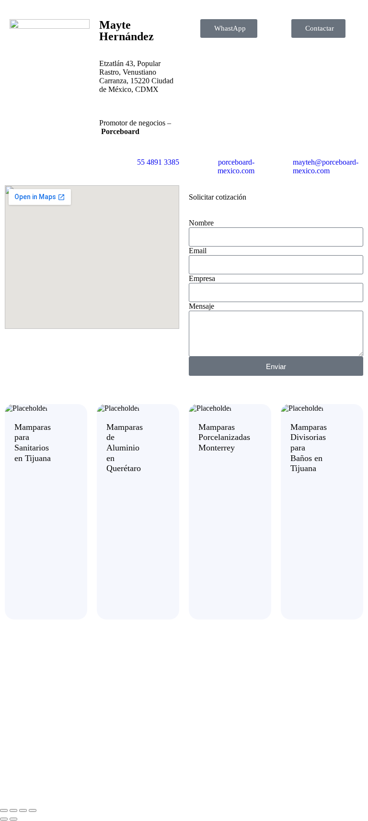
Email (198, 251)
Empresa (202, 278)
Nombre (201, 223)
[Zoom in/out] (4, 810)
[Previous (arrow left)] (4, 819)
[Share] (23, 810)
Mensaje (201, 306)
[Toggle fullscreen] (13, 810)
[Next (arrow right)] (13, 819)
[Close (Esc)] (32, 810)
